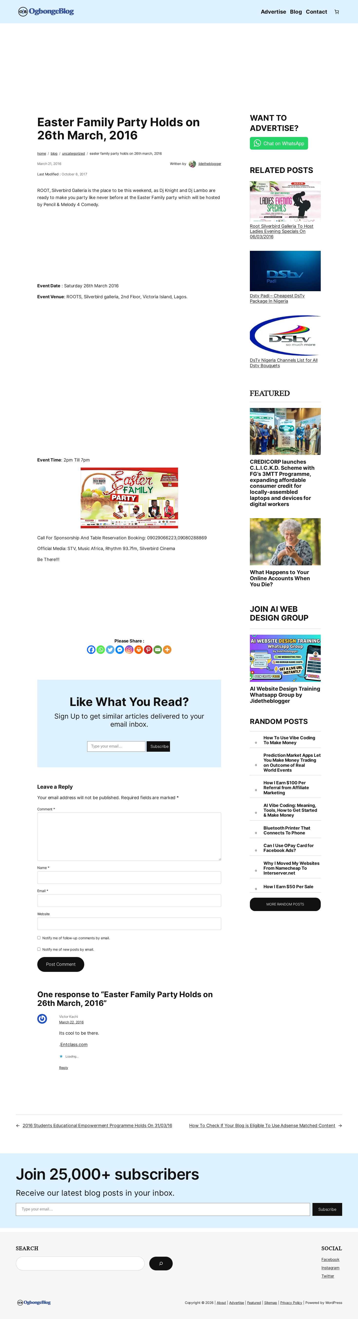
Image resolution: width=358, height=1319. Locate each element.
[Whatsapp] (100, 649)
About (221, 1303)
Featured (254, 1303)
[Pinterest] (148, 649)
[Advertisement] (179, 66)
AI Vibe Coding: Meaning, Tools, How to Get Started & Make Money (290, 810)
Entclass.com (74, 1044)
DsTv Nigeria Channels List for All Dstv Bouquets (284, 363)
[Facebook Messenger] (119, 649)
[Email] (157, 649)
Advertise (236, 1303)
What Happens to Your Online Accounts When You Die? (280, 578)
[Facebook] (91, 649)
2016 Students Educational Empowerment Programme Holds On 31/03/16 (97, 1125)
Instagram (330, 1267)
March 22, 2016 (71, 1022)
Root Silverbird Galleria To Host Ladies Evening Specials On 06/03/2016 (281, 231)
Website (43, 914)
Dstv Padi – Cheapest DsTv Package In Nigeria (277, 298)
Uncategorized (73, 153)
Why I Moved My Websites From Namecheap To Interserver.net (292, 868)
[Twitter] (110, 649)
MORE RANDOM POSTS (285, 904)
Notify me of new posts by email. (68, 949)
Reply (63, 1068)
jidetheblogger (209, 164)
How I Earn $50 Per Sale (288, 886)
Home (41, 153)
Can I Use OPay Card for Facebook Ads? (289, 848)
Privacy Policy (291, 1303)
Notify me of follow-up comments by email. (76, 938)
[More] (167, 649)
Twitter (327, 1276)
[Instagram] (129, 649)
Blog (54, 153)
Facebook (330, 1259)
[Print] (138, 649)
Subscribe (160, 746)
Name (43, 868)
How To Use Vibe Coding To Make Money (289, 740)
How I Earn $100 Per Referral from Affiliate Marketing (286, 787)
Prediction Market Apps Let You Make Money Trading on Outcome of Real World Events (292, 763)
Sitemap (270, 1303)
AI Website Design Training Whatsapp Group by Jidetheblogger (285, 695)
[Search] (161, 1263)
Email (42, 891)
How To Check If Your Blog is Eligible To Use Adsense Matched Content (262, 1125)
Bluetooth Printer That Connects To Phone (287, 830)
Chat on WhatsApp (284, 143)
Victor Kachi (68, 1016)
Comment (46, 809)
